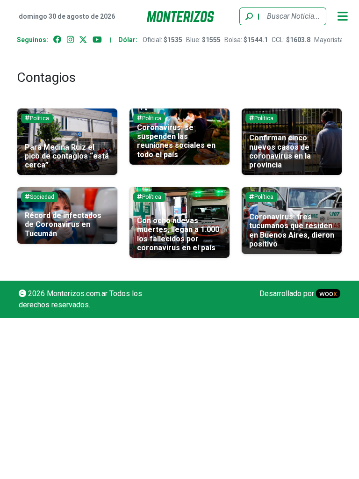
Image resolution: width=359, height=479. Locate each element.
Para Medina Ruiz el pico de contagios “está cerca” (67, 156)
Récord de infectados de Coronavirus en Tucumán (63, 224)
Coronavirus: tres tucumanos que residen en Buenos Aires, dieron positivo (291, 230)
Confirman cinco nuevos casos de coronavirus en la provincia (280, 151)
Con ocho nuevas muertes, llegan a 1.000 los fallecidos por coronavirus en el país (178, 234)
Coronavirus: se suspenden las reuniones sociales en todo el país (176, 141)
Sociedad (42, 197)
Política (39, 118)
